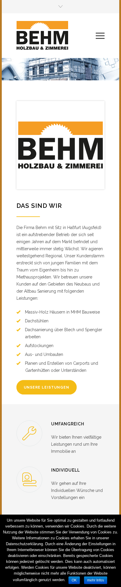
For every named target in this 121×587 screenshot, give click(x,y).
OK (74, 580)
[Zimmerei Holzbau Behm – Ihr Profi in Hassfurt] (56, 35)
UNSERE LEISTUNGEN (46, 387)
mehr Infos (95, 580)
